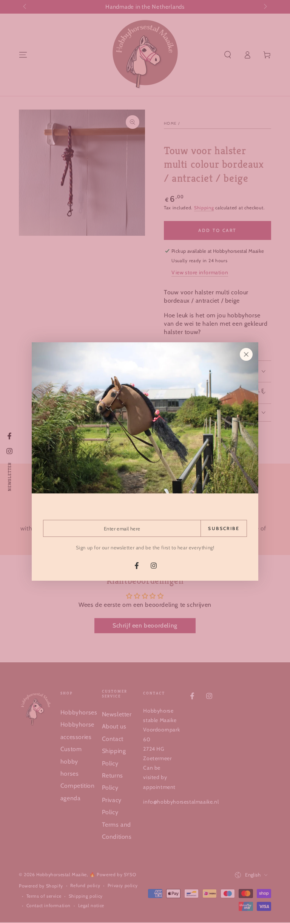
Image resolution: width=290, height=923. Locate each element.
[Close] (246, 354)
